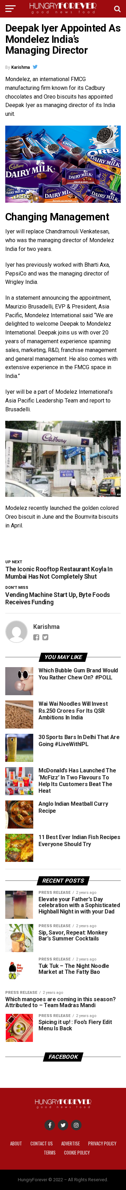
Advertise (70, 1143)
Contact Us (41, 1143)
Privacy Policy (102, 1143)
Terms (50, 1152)
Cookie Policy (77, 1152)
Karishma (20, 67)
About (16, 1143)
